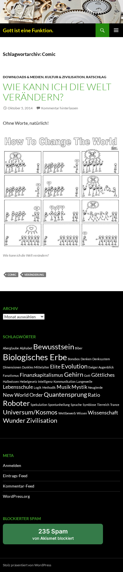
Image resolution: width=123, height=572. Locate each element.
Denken (86, 359)
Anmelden (12, 465)
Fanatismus (11, 375)
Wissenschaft (103, 413)
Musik (64, 387)
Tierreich (103, 404)
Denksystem (101, 359)
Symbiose (89, 404)
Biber (78, 348)
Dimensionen (12, 367)
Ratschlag (96, 77)
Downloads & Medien (23, 77)
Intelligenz (45, 381)
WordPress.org (16, 496)
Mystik (79, 387)
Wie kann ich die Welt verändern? (57, 92)
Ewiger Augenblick (101, 367)
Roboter (16, 403)
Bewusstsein (53, 346)
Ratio (94, 395)
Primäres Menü (116, 30)
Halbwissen (11, 381)
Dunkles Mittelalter (35, 367)
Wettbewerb (67, 413)
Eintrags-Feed (15, 475)
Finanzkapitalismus (41, 375)
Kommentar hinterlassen (59, 108)
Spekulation (39, 404)
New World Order (23, 395)
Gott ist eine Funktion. (28, 30)
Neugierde (95, 387)
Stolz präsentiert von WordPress (27, 565)
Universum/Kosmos (30, 412)
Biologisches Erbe (35, 357)
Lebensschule (18, 387)
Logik (37, 387)
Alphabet (26, 348)
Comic (12, 274)
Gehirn (73, 374)
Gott (87, 375)
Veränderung (34, 274)
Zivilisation (41, 420)
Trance (114, 404)
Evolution (74, 366)
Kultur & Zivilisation (65, 77)
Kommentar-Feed (18, 486)
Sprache (76, 404)
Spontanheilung (59, 404)
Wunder (14, 420)
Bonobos (74, 359)
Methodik (49, 387)
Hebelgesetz (28, 381)
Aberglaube (11, 348)
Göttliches (103, 375)
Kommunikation (64, 381)
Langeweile (84, 381)
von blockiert (59, 536)
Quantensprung (65, 394)
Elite (55, 367)
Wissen (82, 413)
